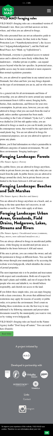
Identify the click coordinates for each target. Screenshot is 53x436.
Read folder (6, 333)
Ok (46, 432)
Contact (27, 399)
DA (24, 2)
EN (28, 2)
